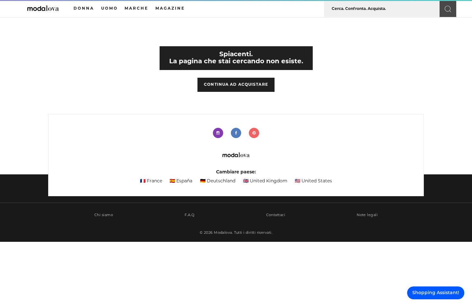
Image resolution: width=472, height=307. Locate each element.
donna (84, 9)
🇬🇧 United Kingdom (265, 181)
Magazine (170, 9)
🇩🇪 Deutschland (217, 181)
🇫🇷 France (151, 181)
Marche (136, 9)
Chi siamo (103, 215)
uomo (109, 9)
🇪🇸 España (181, 181)
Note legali (367, 215)
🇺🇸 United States (313, 181)
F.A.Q (189, 215)
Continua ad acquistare (236, 85)
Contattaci (275, 215)
